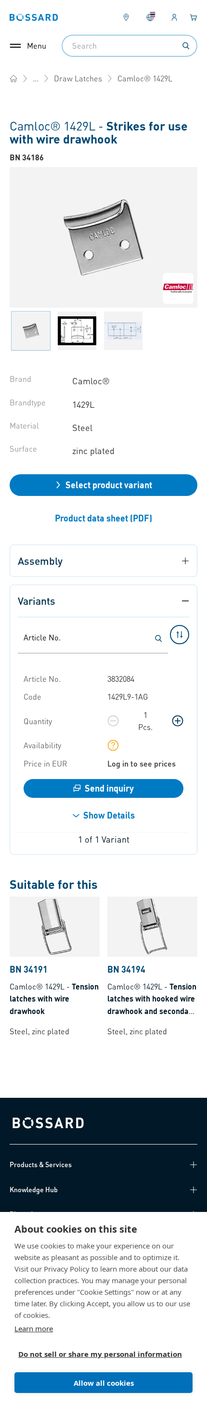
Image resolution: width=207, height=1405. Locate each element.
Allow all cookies (104, 1383)
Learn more (33, 1328)
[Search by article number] (158, 638)
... (36, 78)
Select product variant (108, 484)
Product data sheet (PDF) (103, 517)
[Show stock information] (113, 745)
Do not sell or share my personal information (99, 1354)
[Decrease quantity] (113, 721)
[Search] (186, 46)
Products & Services (41, 1164)
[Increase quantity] (177, 721)
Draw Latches (78, 78)
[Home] (13, 78)
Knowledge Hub (34, 1189)
